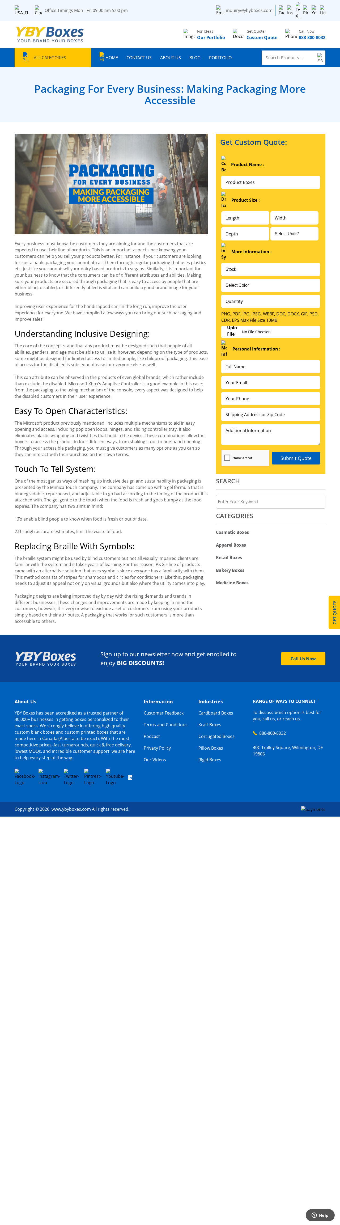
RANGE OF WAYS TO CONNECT (284, 701)
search (228, 481)
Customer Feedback (164, 713)
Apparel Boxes (231, 545)
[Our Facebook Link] (25, 777)
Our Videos (155, 760)
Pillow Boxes (210, 748)
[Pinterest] (305, 10)
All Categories (50, 58)
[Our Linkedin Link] (130, 777)
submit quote (296, 458)
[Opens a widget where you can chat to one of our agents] (320, 1215)
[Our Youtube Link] (115, 777)
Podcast (152, 736)
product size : (245, 200)
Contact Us (139, 58)
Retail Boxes (229, 557)
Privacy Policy (157, 748)
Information (158, 701)
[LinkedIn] (322, 10)
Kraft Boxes (209, 725)
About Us (170, 58)
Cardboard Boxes (215, 713)
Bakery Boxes (230, 570)
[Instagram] (289, 10)
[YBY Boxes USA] (50, 35)
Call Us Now (303, 659)
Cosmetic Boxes (232, 532)
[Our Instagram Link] (49, 777)
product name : (247, 164)
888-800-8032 (272, 733)
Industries (210, 701)
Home (111, 58)
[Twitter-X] (298, 10)
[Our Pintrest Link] (93, 777)
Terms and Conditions (166, 725)
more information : (251, 252)
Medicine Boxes (232, 583)
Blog (195, 58)
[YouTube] (314, 10)
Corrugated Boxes (216, 736)
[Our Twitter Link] (72, 777)
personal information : (256, 349)
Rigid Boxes (209, 760)
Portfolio (220, 58)
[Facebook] (281, 10)
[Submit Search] (320, 57)
